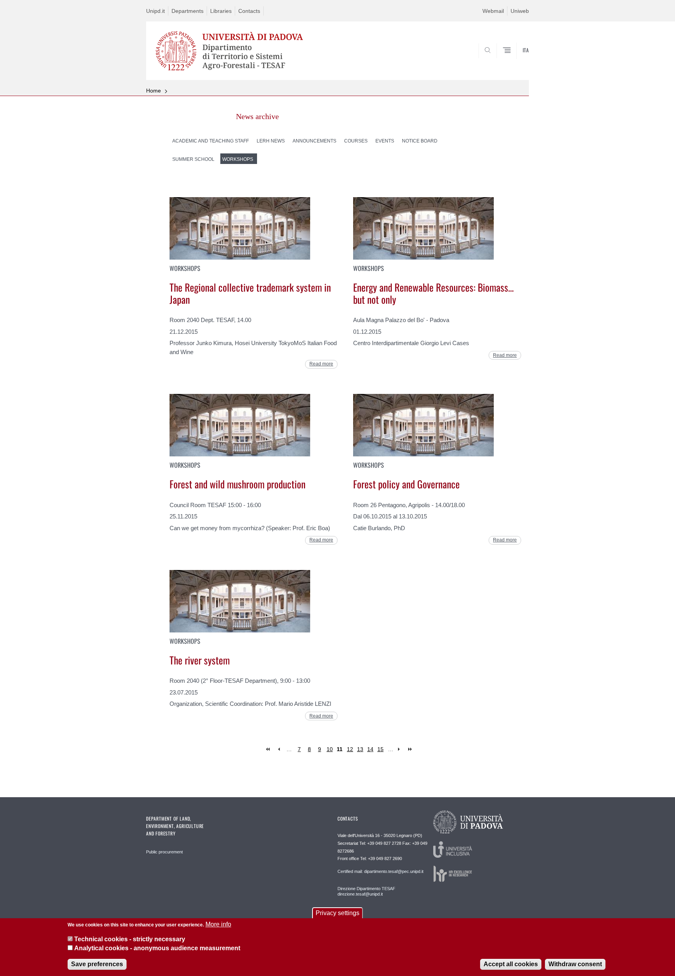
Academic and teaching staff (210, 141)
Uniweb (520, 11)
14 (370, 749)
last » (411, 749)
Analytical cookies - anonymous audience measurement (157, 948)
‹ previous (279, 749)
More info (218, 924)
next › (401, 749)
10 (330, 749)
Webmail (493, 11)
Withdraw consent (575, 964)
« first (268, 749)
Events (384, 141)
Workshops (237, 159)
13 (360, 749)
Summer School (193, 159)
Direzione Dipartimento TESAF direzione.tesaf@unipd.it (366, 891)
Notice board (420, 141)
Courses (356, 141)
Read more (321, 364)
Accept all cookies (511, 964)
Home (153, 90)
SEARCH (515, 61)
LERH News (271, 141)
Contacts (249, 11)
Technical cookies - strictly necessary (129, 939)
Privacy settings (337, 913)
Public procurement (164, 852)
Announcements (314, 141)
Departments (187, 11)
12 (350, 749)
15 (380, 749)
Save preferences (97, 964)
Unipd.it (155, 11)
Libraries (221, 11)
